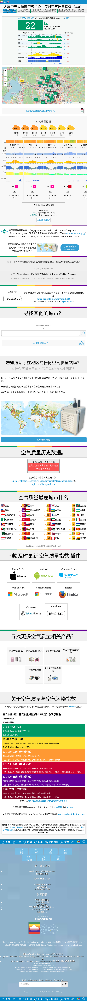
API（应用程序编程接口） (42, 909)
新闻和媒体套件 (42, 874)
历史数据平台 (42, 912)
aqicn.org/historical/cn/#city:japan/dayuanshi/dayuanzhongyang (42, 480)
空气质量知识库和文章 (42, 884)
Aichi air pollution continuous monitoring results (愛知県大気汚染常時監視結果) (43, 961)
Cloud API (56, 606)
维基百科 (58, 807)
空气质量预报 (42, 905)
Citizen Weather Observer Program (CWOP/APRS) (43, 954)
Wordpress (31, 607)
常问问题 (42, 894)
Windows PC (18, 587)
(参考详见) (42, 757)
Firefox (68, 587)
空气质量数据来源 (42, 900)
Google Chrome (43, 587)
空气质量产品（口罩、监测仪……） (42, 907)
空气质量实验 (42, 887)
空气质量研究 (42, 879)
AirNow (72, 706)
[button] (22, 82)
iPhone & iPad (18, 569)
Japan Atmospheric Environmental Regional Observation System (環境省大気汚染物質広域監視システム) (43, 957)
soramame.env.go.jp (75, 233)
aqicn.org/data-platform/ (43, 484)
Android (44, 569)
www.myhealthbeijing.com (71, 814)
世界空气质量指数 (16, 827)
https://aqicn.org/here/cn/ (43, 268)
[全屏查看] (67, 18)
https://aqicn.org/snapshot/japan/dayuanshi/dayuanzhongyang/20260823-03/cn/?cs (43, 278)
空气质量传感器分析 (42, 889)
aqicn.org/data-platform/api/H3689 (53, 298)
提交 (64, 984)
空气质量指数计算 (42, 902)
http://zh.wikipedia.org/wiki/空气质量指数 (48, 800)
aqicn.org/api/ (67, 301)
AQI (26, 18)
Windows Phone (69, 569)
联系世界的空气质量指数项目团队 (42, 871)
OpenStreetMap (72, 103)
